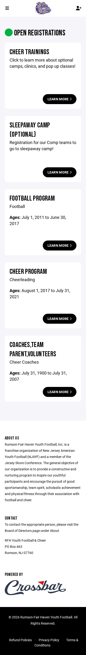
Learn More (59, 99)
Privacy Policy (49, 640)
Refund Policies (20, 640)
